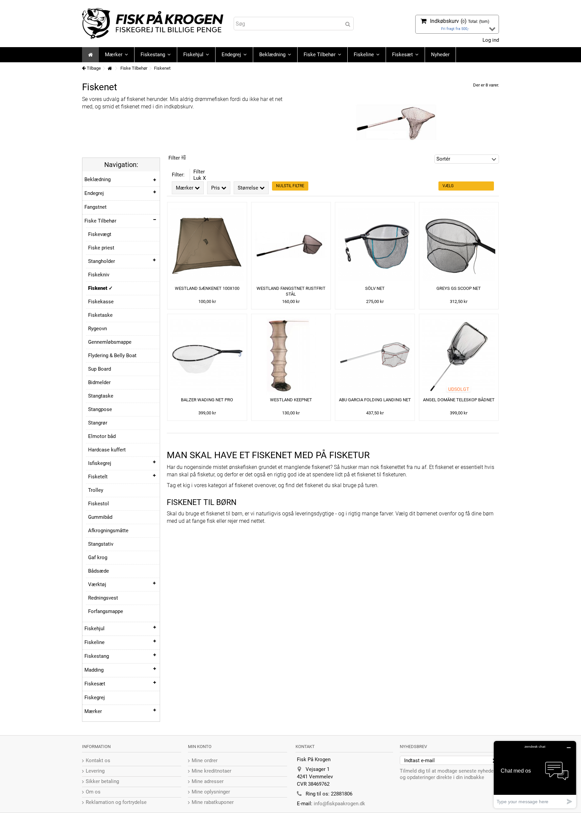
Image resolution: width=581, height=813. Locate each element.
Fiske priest (101, 248)
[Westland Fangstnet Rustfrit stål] (291, 244)
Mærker (93, 711)
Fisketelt (98, 477)
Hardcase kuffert (107, 450)
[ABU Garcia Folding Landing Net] (375, 356)
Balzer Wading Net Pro (207, 399)
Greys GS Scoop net (458, 288)
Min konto (199, 746)
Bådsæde (98, 571)
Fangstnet (95, 207)
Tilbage (93, 68)
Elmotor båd (102, 436)
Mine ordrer (205, 760)
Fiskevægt (99, 234)
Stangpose (100, 409)
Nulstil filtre (290, 185)
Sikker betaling (102, 781)
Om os (93, 792)
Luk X (199, 178)
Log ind (490, 40)
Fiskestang (96, 656)
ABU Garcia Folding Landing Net (375, 399)
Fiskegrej (94, 698)
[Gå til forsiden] (110, 68)
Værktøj (97, 584)
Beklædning (97, 179)
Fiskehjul (94, 628)
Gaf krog (97, 557)
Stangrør (97, 423)
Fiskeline (94, 642)
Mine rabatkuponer (213, 802)
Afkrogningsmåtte (108, 531)
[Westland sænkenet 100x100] (207, 244)
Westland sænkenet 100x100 (207, 288)
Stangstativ (100, 544)
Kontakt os (98, 760)
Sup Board (99, 369)
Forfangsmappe (105, 611)
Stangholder (101, 261)
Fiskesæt (94, 684)
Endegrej (94, 193)
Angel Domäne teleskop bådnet (459, 399)
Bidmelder (99, 382)
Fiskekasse (101, 302)
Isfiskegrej (99, 463)
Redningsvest (103, 598)
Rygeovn (97, 329)
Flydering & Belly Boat (112, 355)
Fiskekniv (98, 275)
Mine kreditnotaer (211, 771)
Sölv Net (375, 288)
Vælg (448, 185)
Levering (95, 771)
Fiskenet (98, 288)
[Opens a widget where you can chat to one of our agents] (535, 774)
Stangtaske (100, 396)
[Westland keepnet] (291, 356)
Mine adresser (208, 781)
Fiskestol (98, 504)
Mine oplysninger (211, 792)
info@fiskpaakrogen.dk (339, 804)
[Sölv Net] (375, 244)
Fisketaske (100, 315)
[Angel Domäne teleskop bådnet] (459, 356)
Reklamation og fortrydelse (116, 802)
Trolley (95, 490)
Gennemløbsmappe (109, 342)
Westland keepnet (291, 399)
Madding (94, 670)
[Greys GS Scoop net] (459, 244)
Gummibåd (100, 517)
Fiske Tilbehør (100, 221)
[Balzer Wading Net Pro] (207, 356)
